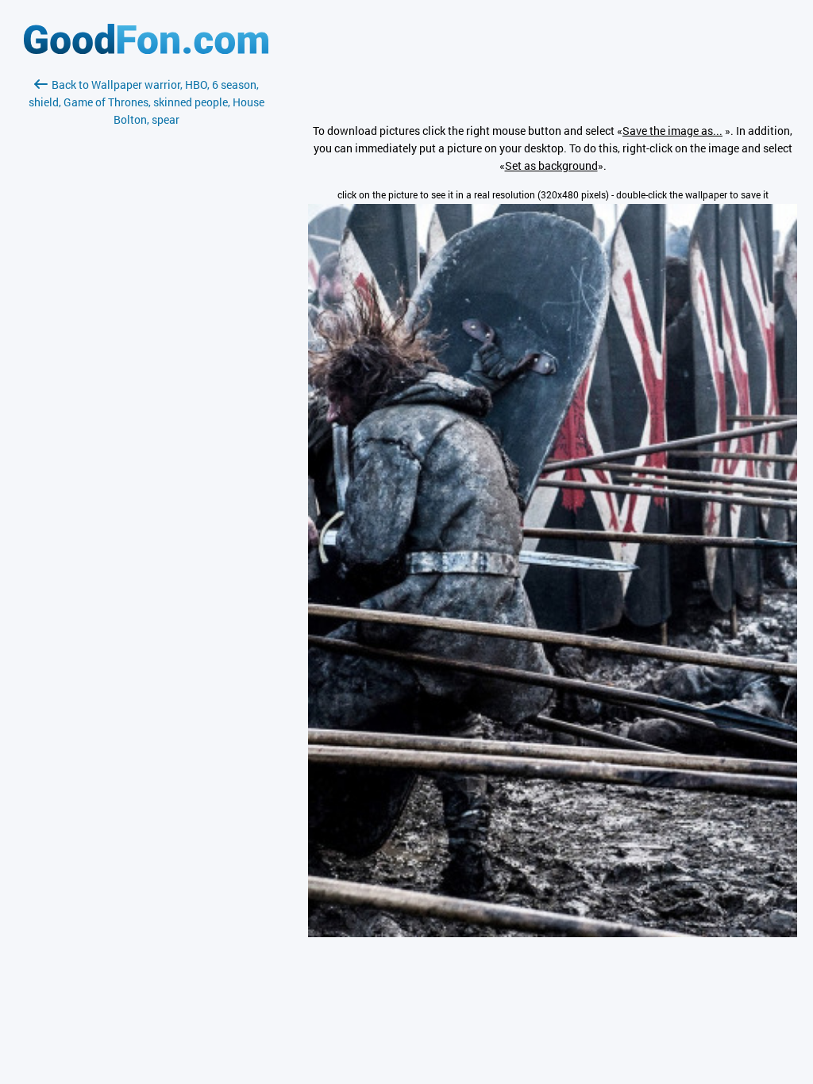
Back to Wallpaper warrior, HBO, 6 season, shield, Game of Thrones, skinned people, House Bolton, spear (146, 102)
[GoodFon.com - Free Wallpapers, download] (146, 49)
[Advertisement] (146, 316)
